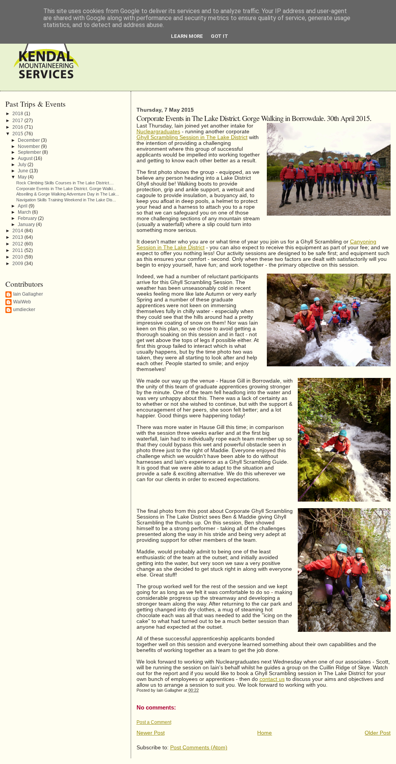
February (28, 218)
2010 (18, 257)
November (29, 146)
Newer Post (151, 733)
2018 (18, 113)
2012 (18, 244)
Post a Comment (154, 722)
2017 (18, 120)
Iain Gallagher (28, 294)
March (25, 211)
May (23, 176)
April (23, 205)
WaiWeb (22, 302)
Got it (219, 36)
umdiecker (24, 309)
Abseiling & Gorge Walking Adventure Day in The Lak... (67, 194)
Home (264, 733)
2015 (18, 133)
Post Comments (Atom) (198, 747)
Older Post (378, 733)
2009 (18, 263)
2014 (18, 230)
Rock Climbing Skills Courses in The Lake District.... (65, 182)
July (22, 164)
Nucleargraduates (158, 131)
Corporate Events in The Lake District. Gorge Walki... (66, 188)
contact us (272, 679)
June (23, 170)
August (26, 158)
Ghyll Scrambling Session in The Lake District (192, 137)
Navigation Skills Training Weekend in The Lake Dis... (66, 199)
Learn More (187, 36)
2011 (18, 250)
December (29, 140)
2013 (18, 237)
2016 (18, 127)
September (30, 152)
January (27, 224)
